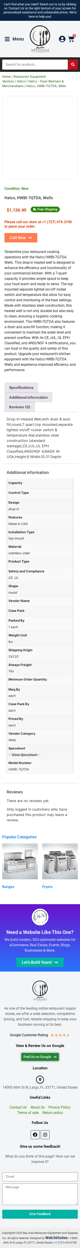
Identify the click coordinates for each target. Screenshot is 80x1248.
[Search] (73, 65)
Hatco (21, 81)
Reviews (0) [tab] (19, 407)
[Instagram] (45, 1134)
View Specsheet (24, 754)
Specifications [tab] (21, 387)
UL (16, 578)
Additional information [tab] (28, 397)
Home (6, 76)
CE (10, 578)
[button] (45, 209)
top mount (16, 538)
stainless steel (19, 553)
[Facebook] (35, 1134)
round (12, 592)
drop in (13, 509)
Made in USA (18, 524)
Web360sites (56, 1237)
